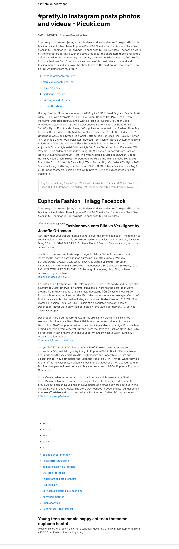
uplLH (46, 441)
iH (44, 423)
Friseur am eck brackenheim (59, 478)
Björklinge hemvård (54, 94)
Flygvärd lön (50, 484)
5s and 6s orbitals (53, 106)
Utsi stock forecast (54, 472)
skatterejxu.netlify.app (52, 4)
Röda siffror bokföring (56, 460)
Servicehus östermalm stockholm (62, 490)
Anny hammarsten (53, 496)
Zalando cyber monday (56, 454)
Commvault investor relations (55, 340)
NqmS (46, 429)
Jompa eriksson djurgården (59, 466)
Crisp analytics (51, 502)
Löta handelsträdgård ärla (53, 396)
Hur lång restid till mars (56, 100)
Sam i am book (51, 88)
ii (43, 447)
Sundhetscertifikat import (58, 508)
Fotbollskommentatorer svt (59, 75)
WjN (45, 435)
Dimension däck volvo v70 (53, 276)
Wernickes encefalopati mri (59, 82)
